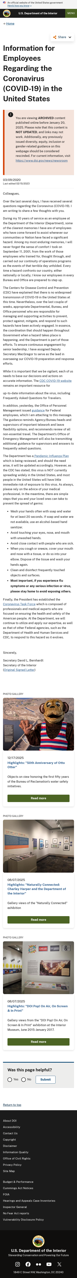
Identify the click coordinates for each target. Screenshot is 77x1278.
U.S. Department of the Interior (38, 13)
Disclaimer (10, 1145)
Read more (38, 798)
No (29, 1079)
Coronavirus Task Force (19, 604)
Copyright (9, 1139)
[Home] (6, 13)
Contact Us (10, 1133)
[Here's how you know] (38, 4)
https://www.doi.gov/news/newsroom (42, 160)
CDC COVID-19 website (55, 381)
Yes (15, 1079)
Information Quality (15, 1152)
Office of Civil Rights (16, 1158)
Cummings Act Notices (18, 1188)
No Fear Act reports (16, 1213)
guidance (38, 410)
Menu (71, 13)
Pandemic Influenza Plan (51, 456)
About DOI (9, 1120)
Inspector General (15, 1207)
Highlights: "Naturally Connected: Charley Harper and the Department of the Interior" (36, 889)
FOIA (6, 1194)
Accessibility (11, 1127)
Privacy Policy (12, 1164)
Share (62, 37)
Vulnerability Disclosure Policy (23, 1219)
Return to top (12, 1105)
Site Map (9, 1171)
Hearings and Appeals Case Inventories (29, 1200)
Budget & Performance (18, 1181)
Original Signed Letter (19, 670)
